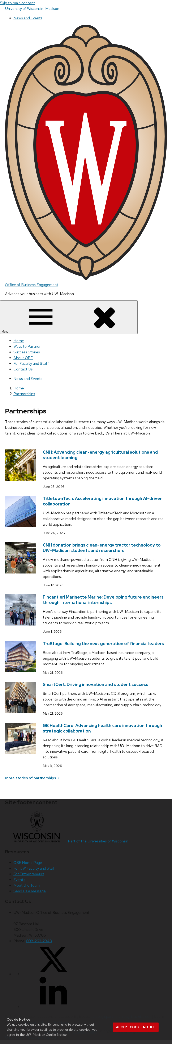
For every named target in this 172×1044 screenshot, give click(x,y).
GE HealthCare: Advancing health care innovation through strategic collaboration (102, 728)
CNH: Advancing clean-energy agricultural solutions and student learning (100, 454)
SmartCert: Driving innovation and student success (95, 684)
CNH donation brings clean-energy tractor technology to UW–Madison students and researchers (102, 547)
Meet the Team (26, 885)
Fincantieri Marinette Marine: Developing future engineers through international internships (103, 599)
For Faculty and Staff (31, 363)
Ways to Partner (27, 346)
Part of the (98, 841)
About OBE (23, 357)
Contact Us (23, 369)
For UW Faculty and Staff (34, 868)
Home (18, 340)
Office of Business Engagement (31, 284)
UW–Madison (32, 8)
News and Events (27, 18)
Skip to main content (17, 2)
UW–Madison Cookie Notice (46, 1034)
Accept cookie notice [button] (135, 1027)
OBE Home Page (27, 862)
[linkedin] (53, 1007)
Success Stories (26, 352)
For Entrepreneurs (28, 874)
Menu (5, 331)
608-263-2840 (39, 940)
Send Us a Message (29, 891)
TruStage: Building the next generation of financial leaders (103, 643)
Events (19, 879)
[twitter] (53, 974)
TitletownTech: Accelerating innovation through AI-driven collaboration (103, 501)
